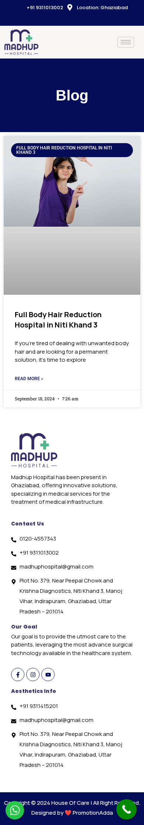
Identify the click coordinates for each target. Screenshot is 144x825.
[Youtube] (48, 674)
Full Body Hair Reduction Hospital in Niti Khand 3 (58, 319)
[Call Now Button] (126, 809)
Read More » (29, 378)
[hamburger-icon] (125, 42)
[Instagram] (86, 18)
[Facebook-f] (17, 674)
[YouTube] (73, 18)
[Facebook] (61, 18)
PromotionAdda (93, 813)
